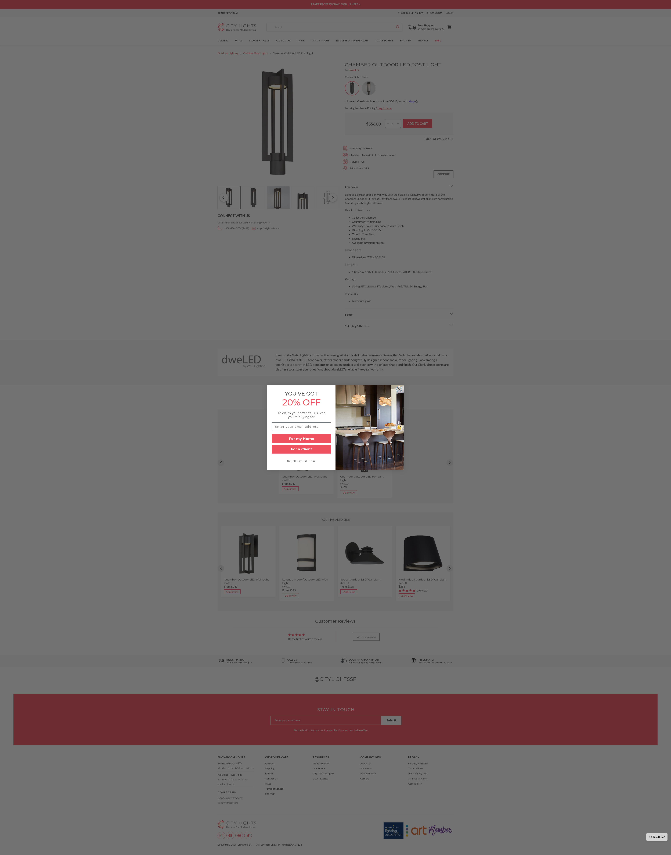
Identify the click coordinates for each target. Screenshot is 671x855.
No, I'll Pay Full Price (301, 460)
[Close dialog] (399, 389)
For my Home (301, 439)
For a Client (301, 449)
